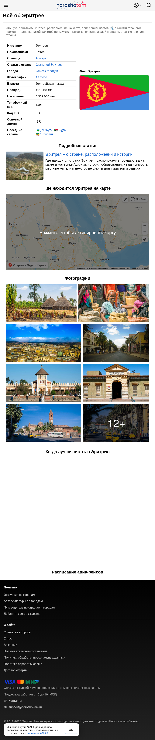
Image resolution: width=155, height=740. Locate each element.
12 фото (41, 77)
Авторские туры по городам (23, 601)
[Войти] (137, 5)
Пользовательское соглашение (25, 651)
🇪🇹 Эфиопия (44, 134)
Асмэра (41, 58)
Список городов (47, 71)
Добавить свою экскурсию (22, 613)
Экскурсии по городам (19, 594)
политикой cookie (37, 733)
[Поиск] (149, 5)
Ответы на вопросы (17, 632)
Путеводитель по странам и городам (29, 607)
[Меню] (6, 5)
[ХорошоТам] (71, 5)
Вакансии (10, 644)
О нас (8, 638)
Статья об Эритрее (49, 64)
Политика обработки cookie (23, 664)
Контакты (15, 700)
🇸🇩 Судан (60, 130)
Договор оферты (15, 670)
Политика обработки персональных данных (34, 657)
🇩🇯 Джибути (44, 130)
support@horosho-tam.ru (25, 707)
